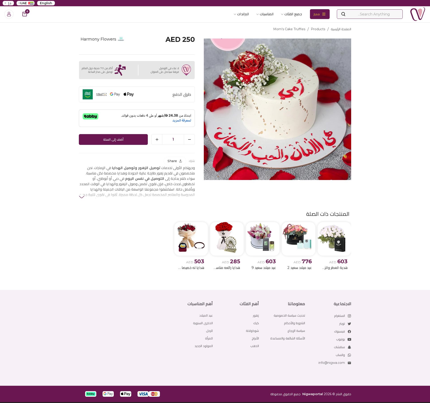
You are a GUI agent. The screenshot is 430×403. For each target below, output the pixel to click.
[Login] (8, 14)
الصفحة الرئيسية (341, 29)
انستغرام (339, 316)
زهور (256, 315)
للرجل (209, 331)
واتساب (340, 355)
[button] (154, 394)
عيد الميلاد (206, 315)
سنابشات (339, 347)
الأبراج (255, 338)
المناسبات (267, 14)
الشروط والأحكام (294, 323)
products (318, 29)
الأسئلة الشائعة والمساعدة (287, 338)
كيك (256, 323)
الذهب (254, 346)
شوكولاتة (252, 331)
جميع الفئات (293, 14)
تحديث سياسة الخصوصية (289, 315)
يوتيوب (340, 339)
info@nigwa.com (331, 363)
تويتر (342, 324)
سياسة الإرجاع (296, 331)
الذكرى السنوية (203, 323)
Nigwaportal (312, 394)
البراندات (243, 14)
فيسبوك (339, 331)
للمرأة (209, 338)
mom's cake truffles (289, 29)
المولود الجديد (204, 346)
